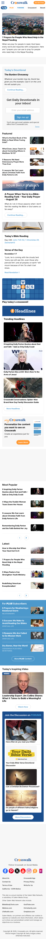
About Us (5, 878)
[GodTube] (40, 870)
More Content (23, 659)
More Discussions (23, 817)
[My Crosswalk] (17, 421)
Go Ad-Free (39, 3)
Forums (20, 8)
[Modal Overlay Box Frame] (23, 113)
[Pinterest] (11, 870)
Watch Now (23, 707)
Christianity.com (30, 908)
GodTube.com (29, 904)
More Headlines (13, 408)
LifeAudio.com (7, 911)
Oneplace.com (29, 911)
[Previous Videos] (19, 538)
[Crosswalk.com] (19, 2)
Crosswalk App (29, 878)
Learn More (23, 442)
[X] (17, 870)
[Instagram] (28, 870)
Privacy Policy (29, 882)
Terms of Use (7, 885)
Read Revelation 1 (12, 272)
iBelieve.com (7, 908)
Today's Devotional (15, 70)
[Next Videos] (26, 538)
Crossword (32, 8)
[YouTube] (23, 870)
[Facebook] (5, 870)
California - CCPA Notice (11, 889)
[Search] (4, 7)
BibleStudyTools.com (10, 904)
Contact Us (6, 882)
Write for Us (28, 885)
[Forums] (34, 870)
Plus (11, 8)
